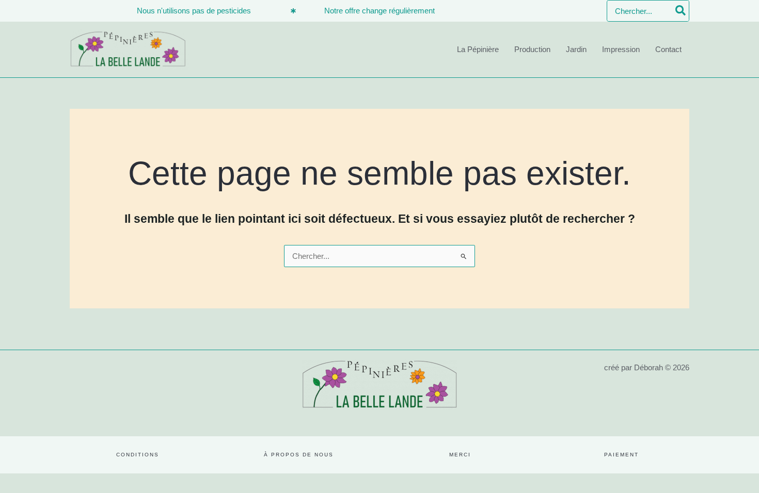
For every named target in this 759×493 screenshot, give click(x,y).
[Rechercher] (681, 11)
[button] (137, 455)
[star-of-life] (293, 11)
